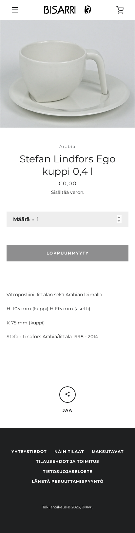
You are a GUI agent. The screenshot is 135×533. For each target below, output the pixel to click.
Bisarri (87, 507)
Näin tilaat (69, 451)
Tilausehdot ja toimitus (67, 461)
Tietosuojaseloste (67, 471)
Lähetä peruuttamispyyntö (68, 481)
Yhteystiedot (29, 451)
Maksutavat (108, 451)
